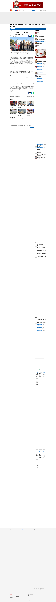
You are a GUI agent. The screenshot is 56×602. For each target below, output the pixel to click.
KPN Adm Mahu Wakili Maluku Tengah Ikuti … (40, 375)
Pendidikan (42, 72)
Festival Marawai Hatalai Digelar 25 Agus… (41, 33)
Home (40, 38)
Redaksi (22, 595)
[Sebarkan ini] (28, 36)
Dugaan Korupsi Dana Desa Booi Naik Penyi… (41, 70)
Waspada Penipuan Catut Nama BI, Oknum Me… (37, 384)
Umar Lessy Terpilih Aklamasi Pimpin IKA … (41, 152)
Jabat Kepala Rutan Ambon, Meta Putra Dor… (41, 319)
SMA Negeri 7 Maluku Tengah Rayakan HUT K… (41, 149)
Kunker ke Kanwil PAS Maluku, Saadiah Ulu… (41, 331)
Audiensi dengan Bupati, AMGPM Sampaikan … (41, 79)
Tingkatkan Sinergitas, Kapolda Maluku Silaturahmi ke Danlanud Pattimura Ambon (28, 96)
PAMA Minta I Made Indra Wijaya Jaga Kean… (41, 248)
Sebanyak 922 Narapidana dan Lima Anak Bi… (41, 328)
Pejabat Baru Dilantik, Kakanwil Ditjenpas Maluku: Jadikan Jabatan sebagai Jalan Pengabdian (30, 114)
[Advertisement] (28, 18)
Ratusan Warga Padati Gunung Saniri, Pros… (41, 67)
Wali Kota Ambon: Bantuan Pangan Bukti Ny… (40, 36)
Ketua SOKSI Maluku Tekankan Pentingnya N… (41, 73)
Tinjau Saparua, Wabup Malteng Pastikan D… (41, 256)
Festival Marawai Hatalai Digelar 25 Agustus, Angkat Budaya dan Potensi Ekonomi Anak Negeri (13, 106)
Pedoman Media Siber (12, 595)
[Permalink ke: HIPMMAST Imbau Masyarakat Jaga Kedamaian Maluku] (30, 103)
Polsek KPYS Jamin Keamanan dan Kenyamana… (40, 456)
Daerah (40, 66)
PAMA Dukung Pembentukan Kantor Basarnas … (41, 43)
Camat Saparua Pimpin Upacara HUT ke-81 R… (41, 253)
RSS (29, 595)
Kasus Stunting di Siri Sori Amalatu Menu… (40, 76)
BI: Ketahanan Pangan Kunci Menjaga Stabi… (44, 375)
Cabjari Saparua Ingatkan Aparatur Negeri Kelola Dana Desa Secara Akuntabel (13, 114)
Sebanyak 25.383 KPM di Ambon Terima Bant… (41, 46)
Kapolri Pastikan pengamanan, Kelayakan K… (37, 456)
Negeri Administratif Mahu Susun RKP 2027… (41, 245)
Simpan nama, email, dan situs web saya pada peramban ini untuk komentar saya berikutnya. (21, 125)
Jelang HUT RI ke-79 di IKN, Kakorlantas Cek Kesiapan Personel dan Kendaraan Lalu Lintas (15, 96)
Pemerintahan (42, 38)
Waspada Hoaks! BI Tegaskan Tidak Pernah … (37, 375)
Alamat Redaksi (12, 597)
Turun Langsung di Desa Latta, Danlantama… (44, 456)
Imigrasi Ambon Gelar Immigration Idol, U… (40, 325)
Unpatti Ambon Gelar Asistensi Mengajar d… (41, 146)
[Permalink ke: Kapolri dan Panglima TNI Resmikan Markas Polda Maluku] (37, 459)
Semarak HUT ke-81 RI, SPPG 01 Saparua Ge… (41, 251)
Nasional (37, 372)
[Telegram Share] (31, 36)
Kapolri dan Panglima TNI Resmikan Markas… (37, 466)
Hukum (41, 63)
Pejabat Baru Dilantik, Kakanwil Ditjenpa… (41, 322)
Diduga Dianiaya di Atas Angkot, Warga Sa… (41, 61)
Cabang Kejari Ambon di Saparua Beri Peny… (41, 64)
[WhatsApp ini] (33, 36)
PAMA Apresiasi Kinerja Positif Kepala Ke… (41, 40)
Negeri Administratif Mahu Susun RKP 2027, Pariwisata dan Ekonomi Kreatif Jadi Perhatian (16, 28)
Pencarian (34, 10)
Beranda (38, 38)
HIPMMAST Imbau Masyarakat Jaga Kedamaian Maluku (37, 28)
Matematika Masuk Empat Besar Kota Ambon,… (41, 82)
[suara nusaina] (16, 10)
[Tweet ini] (30, 36)
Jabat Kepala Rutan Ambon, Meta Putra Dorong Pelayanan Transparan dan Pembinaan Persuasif (22, 114)
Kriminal (42, 60)
